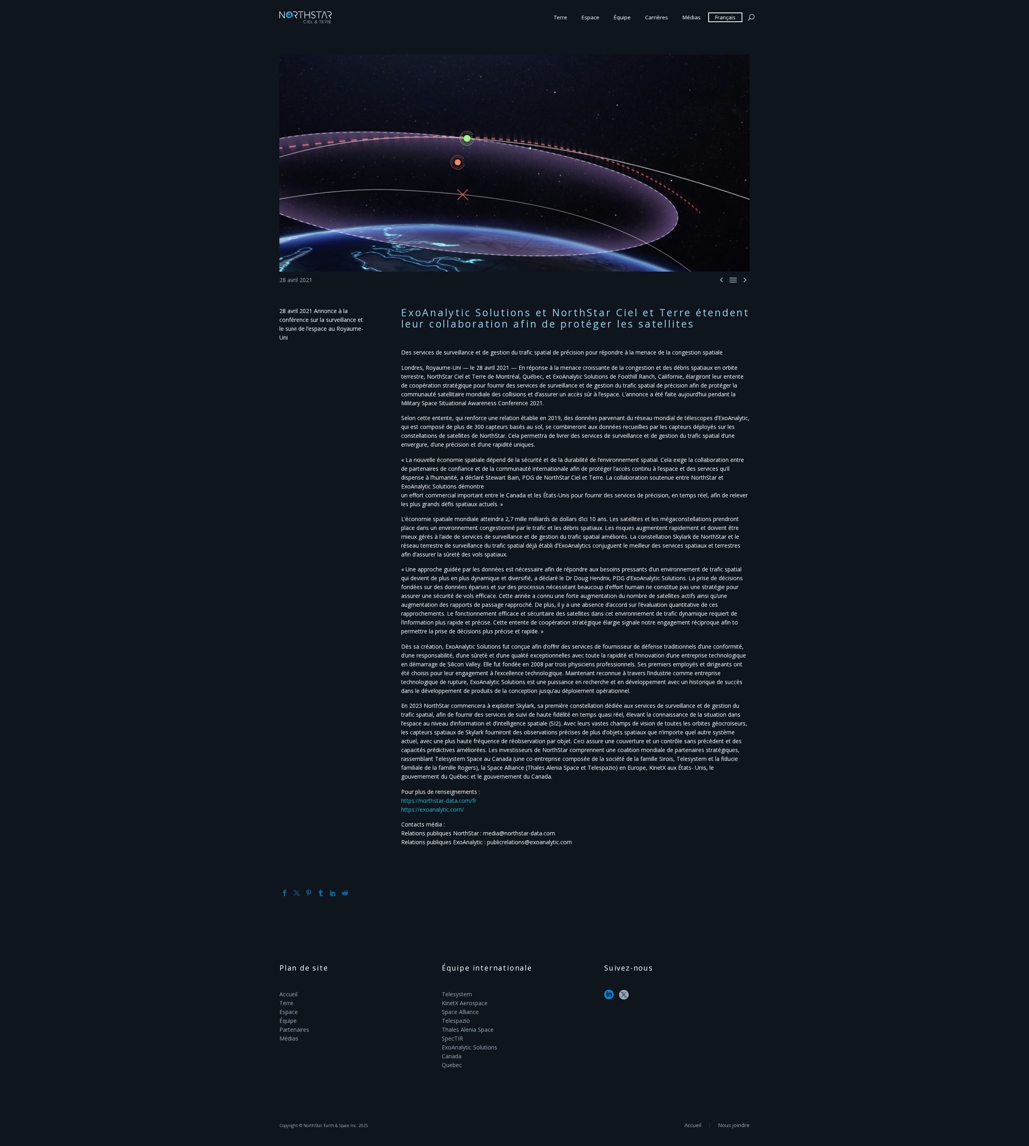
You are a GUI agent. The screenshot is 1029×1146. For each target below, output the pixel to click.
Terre (560, 17)
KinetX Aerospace (465, 1003)
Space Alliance (460, 1012)
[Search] (750, 17)
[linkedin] (609, 997)
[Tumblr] (321, 893)
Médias (692, 17)
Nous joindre (734, 1125)
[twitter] (624, 997)
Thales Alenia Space (468, 1029)
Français (725, 17)
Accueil (288, 994)
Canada (451, 1056)
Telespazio (456, 1020)
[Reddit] (345, 893)
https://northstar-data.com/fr (438, 800)
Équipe (622, 17)
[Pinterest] (308, 893)
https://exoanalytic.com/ (432, 809)
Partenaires (294, 1029)
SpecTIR (452, 1038)
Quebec (452, 1065)
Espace (590, 17)
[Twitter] (296, 893)
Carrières (656, 17)
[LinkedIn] (333, 893)
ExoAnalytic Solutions (469, 1047)
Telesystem (457, 994)
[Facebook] (284, 893)
